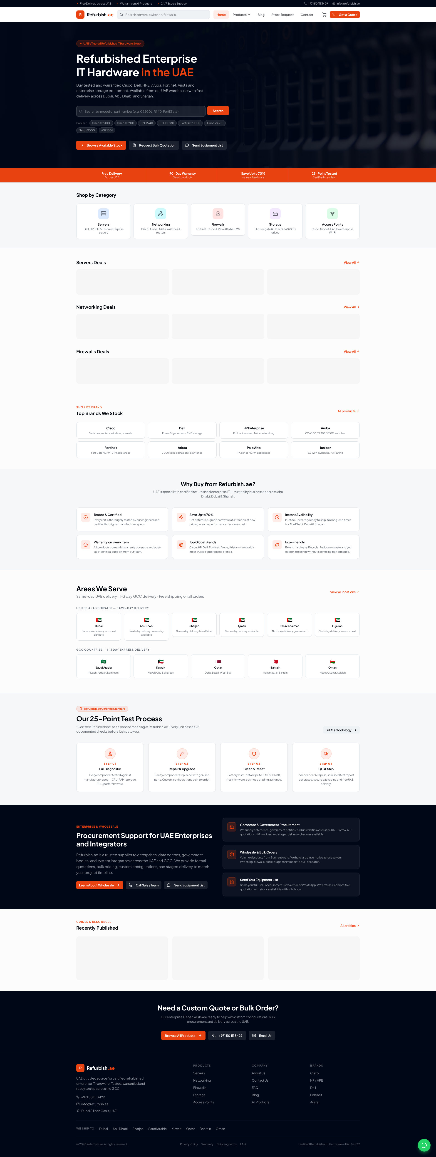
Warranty (207, 1144)
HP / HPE (316, 1080)
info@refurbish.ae (348, 3)
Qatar (190, 1129)
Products (240, 14)
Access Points (203, 1102)
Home (221, 14)
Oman (220, 1129)
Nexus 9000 (87, 130)
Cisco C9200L (101, 123)
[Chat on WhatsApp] (424, 1145)
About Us (258, 1073)
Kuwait (176, 1129)
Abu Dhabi (120, 1129)
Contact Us (260, 1080)
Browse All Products (180, 1035)
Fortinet (316, 1095)
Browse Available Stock (104, 145)
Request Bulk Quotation (157, 145)
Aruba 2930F (215, 123)
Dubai (103, 1129)
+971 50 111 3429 (318, 3)
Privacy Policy (189, 1144)
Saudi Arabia (157, 1129)
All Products (260, 1102)
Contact (307, 14)
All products (347, 411)
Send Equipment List (207, 145)
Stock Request (282, 14)
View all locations (343, 592)
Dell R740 (147, 123)
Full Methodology (338, 730)
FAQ (255, 1087)
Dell (313, 1087)
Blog (261, 14)
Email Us (265, 1035)
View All (350, 262)
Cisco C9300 (125, 123)
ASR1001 (107, 130)
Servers (199, 1073)
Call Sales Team (147, 885)
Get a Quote (348, 14)
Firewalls (199, 1087)
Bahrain (205, 1129)
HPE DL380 (166, 123)
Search (218, 111)
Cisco (314, 1073)
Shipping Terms (227, 1144)
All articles (348, 925)
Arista (314, 1102)
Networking (202, 1080)
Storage (199, 1095)
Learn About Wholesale (96, 885)
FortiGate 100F (190, 123)
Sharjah (138, 1129)
